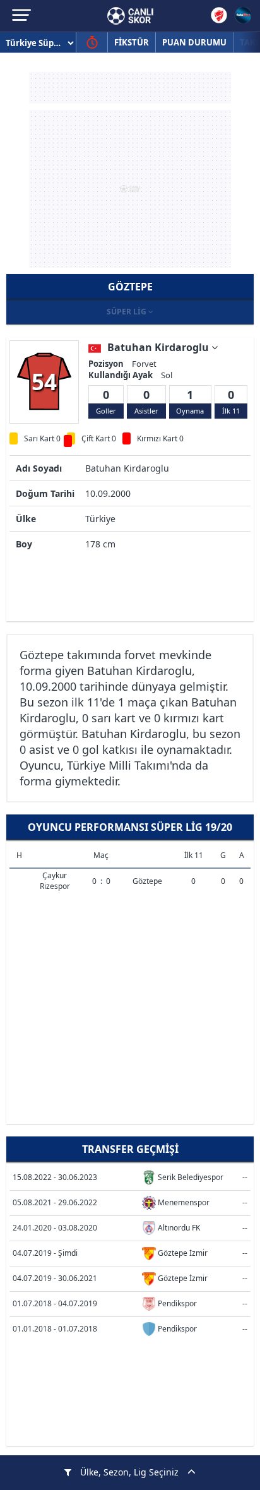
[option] (44, 381)
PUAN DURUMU (194, 42)
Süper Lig (127, 311)
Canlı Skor (130, 16)
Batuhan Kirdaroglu (159, 347)
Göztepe (147, 881)
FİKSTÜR (131, 42)
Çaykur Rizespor (55, 880)
